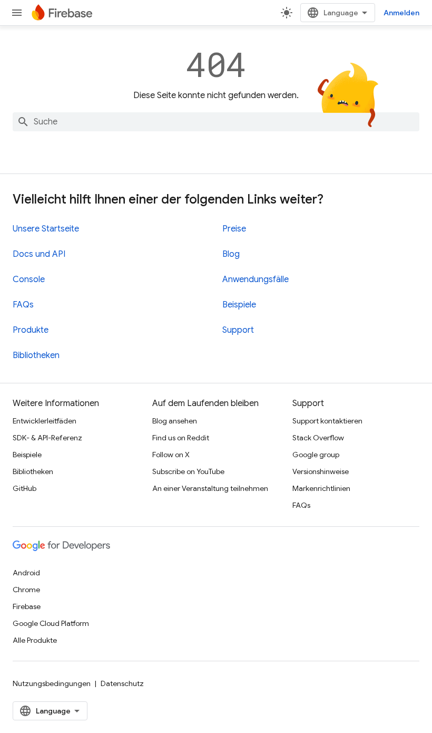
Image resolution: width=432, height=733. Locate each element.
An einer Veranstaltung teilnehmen (210, 488)
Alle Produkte (35, 640)
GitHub (24, 488)
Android (26, 572)
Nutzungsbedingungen (52, 683)
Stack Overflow (318, 437)
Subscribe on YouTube (188, 471)
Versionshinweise (320, 471)
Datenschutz (122, 683)
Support (238, 330)
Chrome (26, 589)
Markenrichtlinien (321, 488)
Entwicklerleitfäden (44, 421)
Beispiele (239, 305)
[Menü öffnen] (16, 12)
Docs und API (39, 254)
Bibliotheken (36, 355)
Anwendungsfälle (255, 279)
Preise (234, 229)
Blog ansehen (174, 421)
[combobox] (216, 121)
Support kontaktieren (327, 421)
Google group (315, 454)
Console (29, 279)
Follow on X (171, 454)
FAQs (23, 305)
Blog (231, 254)
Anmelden (401, 12)
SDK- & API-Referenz (47, 437)
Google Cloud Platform (51, 623)
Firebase (27, 606)
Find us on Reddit (180, 437)
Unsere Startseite (46, 229)
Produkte (30, 330)
